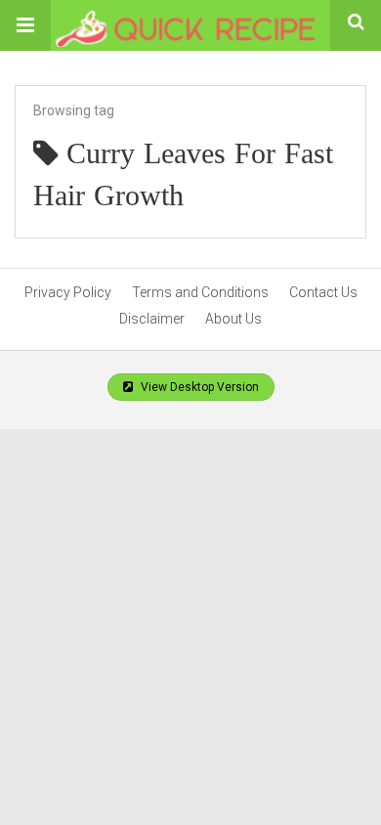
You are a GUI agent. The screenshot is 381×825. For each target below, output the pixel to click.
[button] (25, 25)
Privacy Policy (67, 292)
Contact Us (323, 292)
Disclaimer (152, 318)
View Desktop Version (198, 387)
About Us (233, 318)
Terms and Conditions (200, 292)
